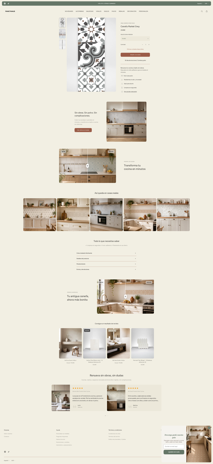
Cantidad (123, 44)
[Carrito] (206, 11)
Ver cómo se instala (83, 130)
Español (6, 460)
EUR (13, 460)
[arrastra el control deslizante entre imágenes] (87, 166)
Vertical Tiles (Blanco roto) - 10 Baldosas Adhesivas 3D (94, 361)
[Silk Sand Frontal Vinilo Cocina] (134, 398)
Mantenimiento (81, 264)
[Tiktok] (8, 3)
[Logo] (10, 11)
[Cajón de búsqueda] (201, 11)
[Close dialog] (209, 427)
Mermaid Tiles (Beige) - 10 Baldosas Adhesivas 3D (142, 361)
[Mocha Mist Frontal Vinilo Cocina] (79, 398)
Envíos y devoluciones (83, 269)
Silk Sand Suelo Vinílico (118, 360)
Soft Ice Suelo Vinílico (70, 360)
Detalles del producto (83, 258)
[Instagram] (5, 3)
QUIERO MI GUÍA (174, 452)
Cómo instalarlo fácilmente (84, 253)
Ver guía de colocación (130, 91)
